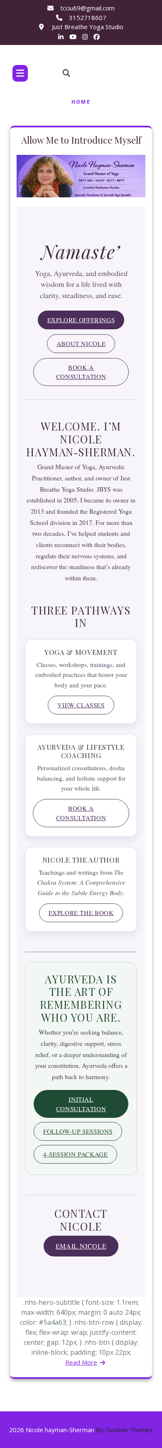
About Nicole (81, 343)
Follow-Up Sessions (78, 1131)
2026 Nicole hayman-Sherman (81, 1430)
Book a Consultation (81, 372)
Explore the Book (81, 912)
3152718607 (87, 17)
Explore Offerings (81, 320)
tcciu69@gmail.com (87, 8)
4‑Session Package (75, 1154)
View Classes (80, 705)
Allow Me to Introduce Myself (81, 140)
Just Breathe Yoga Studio (86, 26)
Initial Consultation (81, 1104)
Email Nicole (81, 1245)
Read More (81, 1362)
